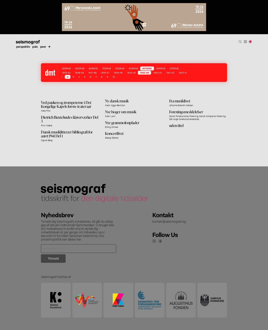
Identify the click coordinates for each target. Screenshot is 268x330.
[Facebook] (160, 241)
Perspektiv (23, 46)
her (78, 239)
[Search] (240, 41)
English (250, 41)
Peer (43, 46)
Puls (35, 46)
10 (113, 76)
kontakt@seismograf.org (169, 221)
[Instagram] (154, 241)
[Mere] (49, 46)
